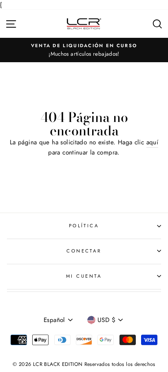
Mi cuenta (84, 276)
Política (84, 225)
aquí (152, 142)
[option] (84, 50)
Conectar (84, 251)
